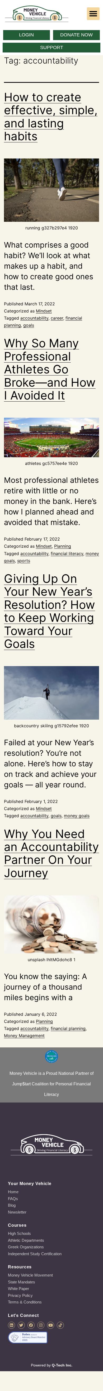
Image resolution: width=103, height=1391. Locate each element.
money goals (77, 815)
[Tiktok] (60, 1325)
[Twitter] (21, 1325)
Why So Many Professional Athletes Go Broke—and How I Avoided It (50, 369)
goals (28, 325)
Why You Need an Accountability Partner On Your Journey (51, 853)
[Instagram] (40, 1325)
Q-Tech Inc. (62, 1365)
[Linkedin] (11, 1325)
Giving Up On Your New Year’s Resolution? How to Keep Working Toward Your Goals (49, 611)
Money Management (24, 1035)
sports (23, 560)
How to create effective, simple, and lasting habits (50, 116)
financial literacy (67, 553)
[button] (93, 13)
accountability (34, 318)
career (57, 318)
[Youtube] (50, 1325)
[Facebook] (31, 1325)
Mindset (44, 311)
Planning (62, 546)
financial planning (68, 1028)
